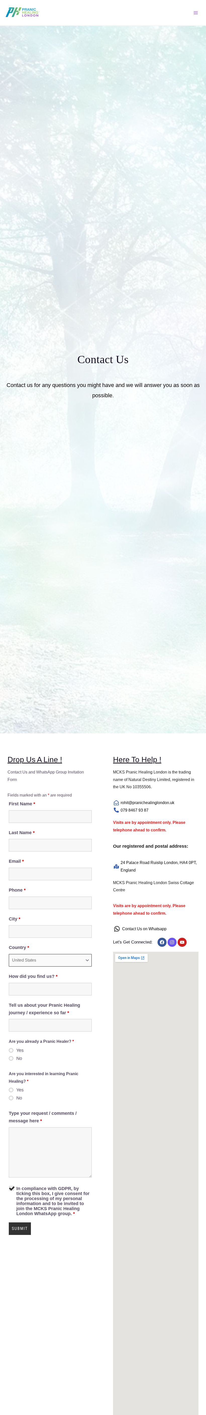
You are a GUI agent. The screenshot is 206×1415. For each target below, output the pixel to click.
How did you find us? (33, 976)
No (19, 1058)
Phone (17, 890)
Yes (20, 1050)
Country (19, 947)
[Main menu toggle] (195, 13)
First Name (22, 803)
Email (16, 861)
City (14, 918)
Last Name (22, 832)
